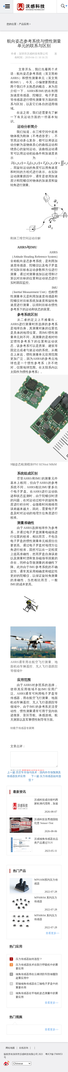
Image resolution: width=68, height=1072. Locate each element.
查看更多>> (52, 933)
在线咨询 (23, 1048)
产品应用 (24, 24)
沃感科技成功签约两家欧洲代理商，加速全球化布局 (46, 803)
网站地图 (10, 1048)
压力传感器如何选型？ (29, 959)
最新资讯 (19, 792)
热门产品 (19, 871)
